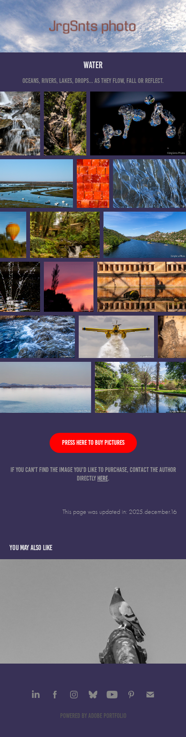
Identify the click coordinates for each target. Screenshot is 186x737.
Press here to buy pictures (93, 442)
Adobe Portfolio (107, 715)
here (102, 478)
